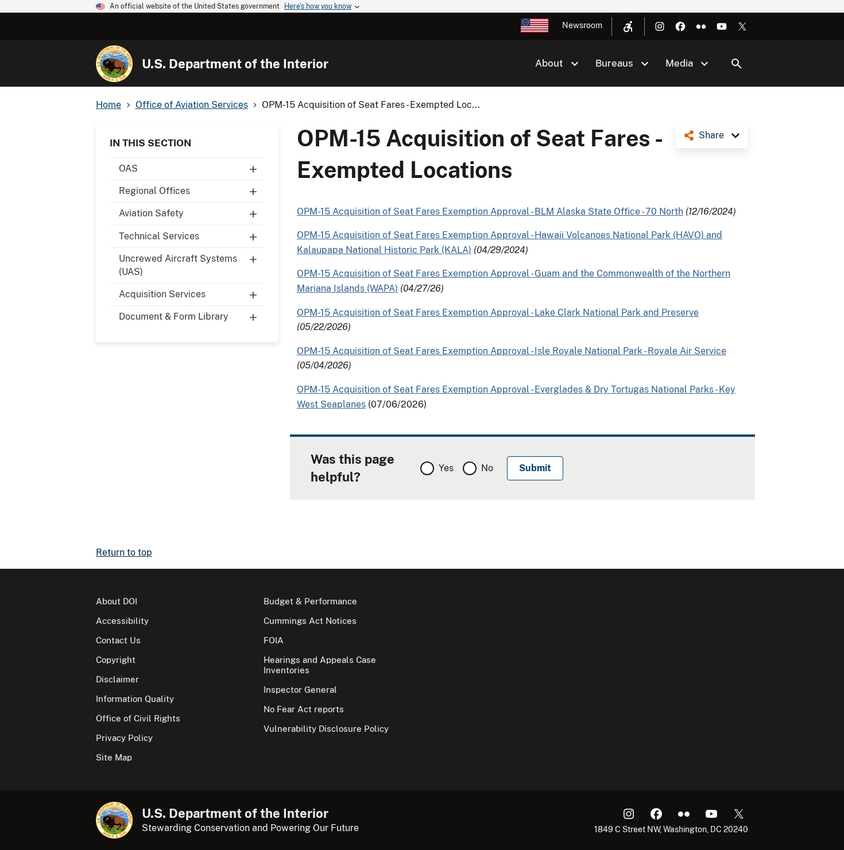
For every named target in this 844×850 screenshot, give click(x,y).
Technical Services (159, 236)
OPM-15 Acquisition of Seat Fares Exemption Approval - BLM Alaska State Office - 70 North (490, 211)
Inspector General (300, 689)
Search (736, 63)
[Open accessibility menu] (628, 26)
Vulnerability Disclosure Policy (326, 728)
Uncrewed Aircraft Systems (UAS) (178, 265)
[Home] (114, 63)
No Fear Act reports (304, 709)
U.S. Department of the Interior (235, 63)
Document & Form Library (174, 316)
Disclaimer (117, 679)
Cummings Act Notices (310, 621)
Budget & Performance (310, 601)
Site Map (114, 757)
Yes (446, 468)
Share (711, 135)
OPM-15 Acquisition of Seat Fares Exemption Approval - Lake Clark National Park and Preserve (498, 312)
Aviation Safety (151, 213)
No (487, 468)
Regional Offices (154, 190)
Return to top (124, 552)
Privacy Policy (124, 738)
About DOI (116, 601)
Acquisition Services (162, 294)
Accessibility (122, 621)
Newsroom (582, 25)
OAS (128, 168)
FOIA (274, 640)
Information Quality (135, 699)
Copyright (115, 660)
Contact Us (118, 640)
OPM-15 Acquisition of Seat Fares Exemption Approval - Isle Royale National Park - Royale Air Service (511, 351)
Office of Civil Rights (138, 718)
